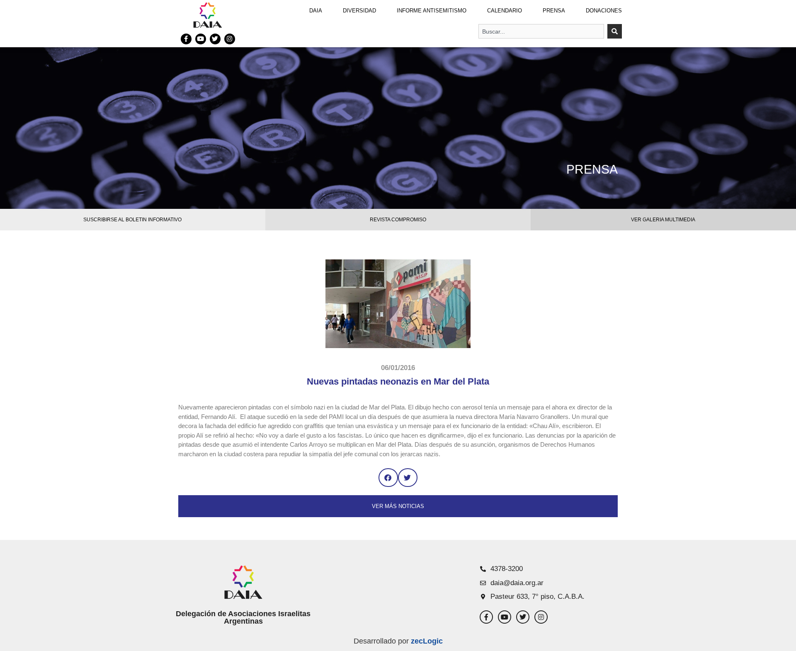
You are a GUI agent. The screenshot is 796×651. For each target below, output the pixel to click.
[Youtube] (200, 39)
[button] (388, 477)
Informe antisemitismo (431, 10)
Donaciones (604, 10)
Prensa (554, 10)
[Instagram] (229, 39)
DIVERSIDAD (359, 10)
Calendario (504, 10)
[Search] (614, 31)
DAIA (315, 10)
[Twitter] (215, 39)
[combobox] (541, 31)
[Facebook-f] (186, 39)
